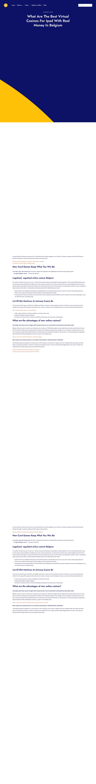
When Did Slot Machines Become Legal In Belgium (24, 310)
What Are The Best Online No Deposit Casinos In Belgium (26, 349)
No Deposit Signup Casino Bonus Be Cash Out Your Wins (26, 351)
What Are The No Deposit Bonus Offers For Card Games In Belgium (28, 261)
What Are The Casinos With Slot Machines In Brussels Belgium (27, 337)
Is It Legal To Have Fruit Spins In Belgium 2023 (24, 263)
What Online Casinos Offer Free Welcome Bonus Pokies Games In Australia (30, 602)
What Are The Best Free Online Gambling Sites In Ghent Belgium (28, 532)
